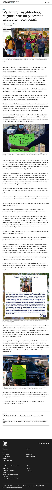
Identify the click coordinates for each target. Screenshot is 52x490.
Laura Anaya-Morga (11, 24)
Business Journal (30, 456)
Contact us (5, 458)
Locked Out (8, 469)
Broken (11, 473)
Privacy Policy (6, 456)
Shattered (11, 477)
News (4, 9)
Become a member (7, 460)
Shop (28, 468)
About (4, 452)
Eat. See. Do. (29, 454)
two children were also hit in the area (23, 160)
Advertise (29, 471)
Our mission (6, 454)
